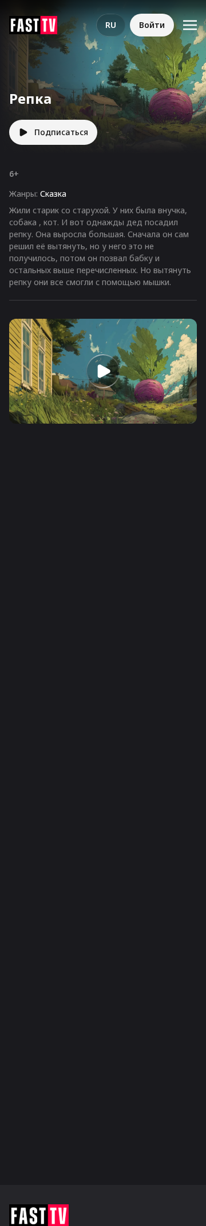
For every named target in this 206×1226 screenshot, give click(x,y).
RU (110, 24)
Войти (152, 24)
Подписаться (61, 132)
